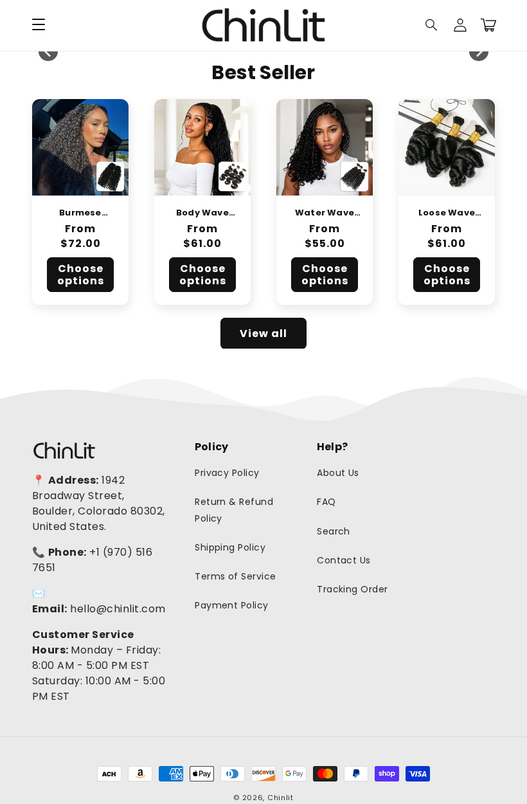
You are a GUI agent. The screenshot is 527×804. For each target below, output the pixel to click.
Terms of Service (235, 576)
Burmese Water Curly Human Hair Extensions (80, 212)
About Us (338, 472)
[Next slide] (478, 51)
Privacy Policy (227, 472)
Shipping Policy (230, 547)
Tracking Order (352, 589)
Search (333, 531)
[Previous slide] (48, 51)
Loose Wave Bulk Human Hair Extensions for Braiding (447, 212)
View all (263, 333)
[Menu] (38, 25)
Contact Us (344, 560)
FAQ (326, 501)
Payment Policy (232, 605)
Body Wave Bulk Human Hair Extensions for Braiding (203, 212)
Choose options (80, 274)
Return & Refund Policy (234, 509)
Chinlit (280, 797)
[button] (432, 25)
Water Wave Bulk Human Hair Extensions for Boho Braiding (325, 212)
